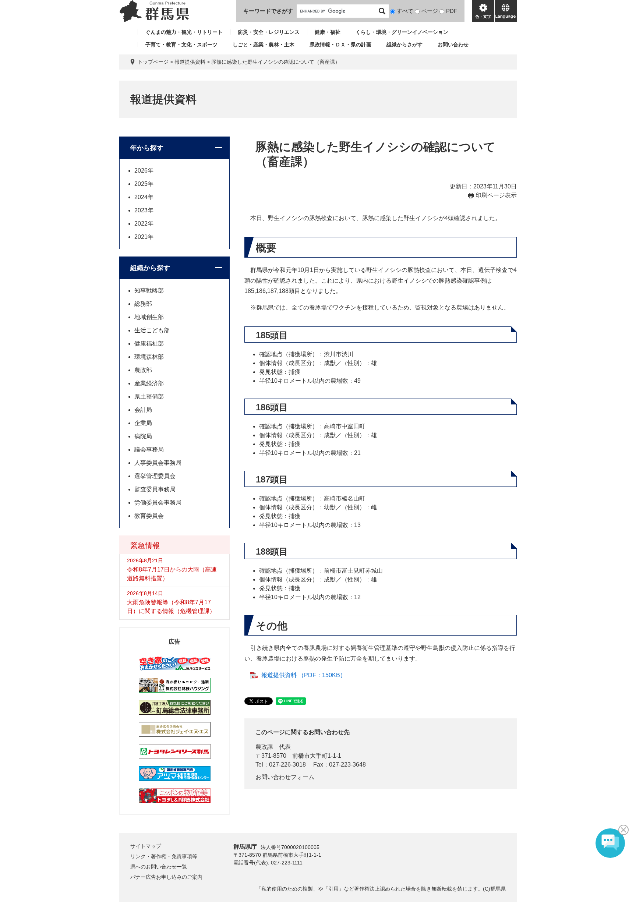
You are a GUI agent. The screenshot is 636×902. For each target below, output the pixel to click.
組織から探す (150, 268)
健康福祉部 (149, 343)
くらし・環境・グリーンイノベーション (402, 32)
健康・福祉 (327, 32)
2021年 (143, 237)
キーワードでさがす (268, 11)
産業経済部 (149, 383)
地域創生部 (149, 317)
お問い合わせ (453, 44)
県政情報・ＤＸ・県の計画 (340, 44)
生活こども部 (152, 330)
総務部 (143, 304)
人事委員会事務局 (157, 463)
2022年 (143, 223)
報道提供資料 (189, 62)
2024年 (143, 197)
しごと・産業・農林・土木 (263, 44)
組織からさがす (404, 44)
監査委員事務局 (155, 489)
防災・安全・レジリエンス (269, 32)
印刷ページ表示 (496, 195)
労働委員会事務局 (157, 502)
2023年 (143, 210)
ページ (429, 11)
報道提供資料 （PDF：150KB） (303, 675)
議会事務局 (149, 449)
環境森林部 (149, 357)
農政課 (264, 747)
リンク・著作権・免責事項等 (163, 856)
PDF (451, 11)
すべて (405, 11)
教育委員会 (149, 516)
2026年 (143, 170)
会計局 (143, 410)
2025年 (143, 184)
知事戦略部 (149, 290)
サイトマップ (145, 846)
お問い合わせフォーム (284, 777)
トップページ (153, 62)
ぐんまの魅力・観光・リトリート (184, 32)
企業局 (143, 423)
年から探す (146, 148)
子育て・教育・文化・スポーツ (181, 44)
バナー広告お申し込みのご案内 (166, 877)
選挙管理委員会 (155, 476)
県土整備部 (149, 396)
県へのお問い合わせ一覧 (158, 867)
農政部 (143, 370)
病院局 (143, 436)
